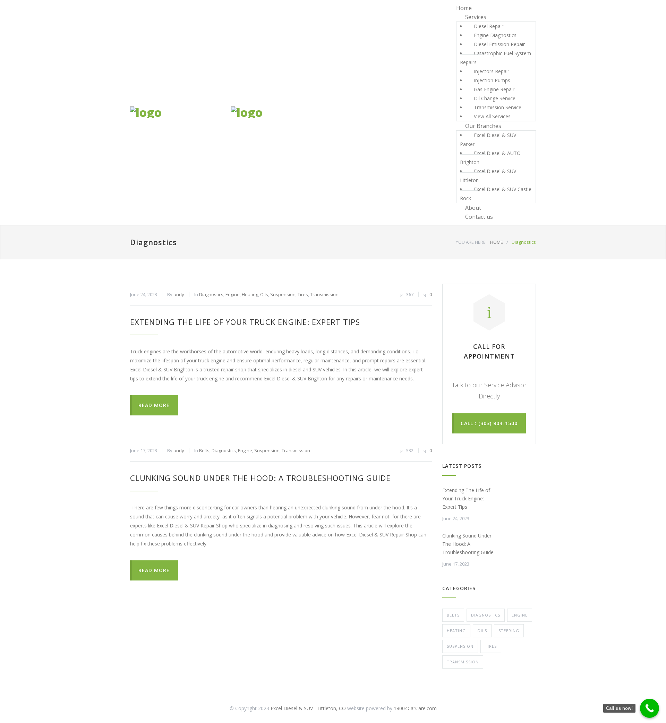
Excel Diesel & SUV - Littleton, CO (308, 708)
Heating (250, 294)
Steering (508, 630)
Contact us (479, 217)
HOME (496, 242)
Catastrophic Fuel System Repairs (495, 58)
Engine (232, 294)
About (473, 208)
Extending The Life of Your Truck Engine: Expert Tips (245, 322)
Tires (303, 294)
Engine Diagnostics (495, 35)
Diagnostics (211, 294)
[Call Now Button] (649, 708)
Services (475, 17)
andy (178, 294)
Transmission (324, 294)
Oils (264, 294)
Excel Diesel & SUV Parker (488, 139)
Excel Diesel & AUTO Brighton (490, 157)
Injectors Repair (491, 71)
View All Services (492, 116)
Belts (204, 450)
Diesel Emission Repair (499, 44)
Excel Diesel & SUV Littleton (488, 175)
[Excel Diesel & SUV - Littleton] (174, 112)
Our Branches (483, 126)
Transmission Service (497, 107)
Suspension (283, 294)
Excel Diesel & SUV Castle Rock (495, 193)
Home (464, 8)
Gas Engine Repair (494, 89)
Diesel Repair (488, 26)
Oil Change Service (494, 98)
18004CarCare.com (415, 708)
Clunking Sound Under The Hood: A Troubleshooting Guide (260, 478)
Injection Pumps (492, 80)
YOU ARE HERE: (471, 242)
